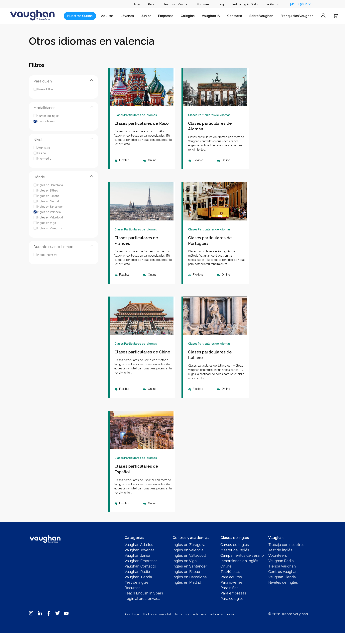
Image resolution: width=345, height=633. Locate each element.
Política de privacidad (157, 614)
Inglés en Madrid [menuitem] (186, 582)
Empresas (165, 16)
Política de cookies (222, 614)
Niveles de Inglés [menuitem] (283, 582)
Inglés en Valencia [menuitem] (187, 550)
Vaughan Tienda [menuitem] (138, 577)
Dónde (39, 177)
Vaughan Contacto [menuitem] (140, 566)
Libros (136, 4)
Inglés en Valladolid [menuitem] (189, 555)
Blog (221, 4)
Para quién (43, 81)
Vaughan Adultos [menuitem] (139, 545)
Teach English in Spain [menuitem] (144, 593)
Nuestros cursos (79, 16)
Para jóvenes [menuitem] (231, 582)
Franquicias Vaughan (297, 16)
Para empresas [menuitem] (233, 593)
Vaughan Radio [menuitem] (137, 572)
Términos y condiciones (190, 614)
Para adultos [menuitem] (231, 577)
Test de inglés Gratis (245, 4)
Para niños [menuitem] (229, 588)
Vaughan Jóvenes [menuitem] (140, 550)
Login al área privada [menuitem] (142, 598)
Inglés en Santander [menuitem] (189, 566)
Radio (152, 4)
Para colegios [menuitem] (232, 598)
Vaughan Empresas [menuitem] (141, 561)
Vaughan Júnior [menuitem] (138, 555)
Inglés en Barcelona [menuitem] (189, 577)
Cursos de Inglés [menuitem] (234, 545)
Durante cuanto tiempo (53, 246)
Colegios (187, 16)
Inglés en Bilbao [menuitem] (186, 572)
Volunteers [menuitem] (277, 555)
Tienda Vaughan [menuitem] (282, 566)
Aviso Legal (132, 614)
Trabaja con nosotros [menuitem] (286, 545)
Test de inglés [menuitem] (137, 582)
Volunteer (203, 4)
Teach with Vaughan (176, 4)
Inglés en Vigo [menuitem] (184, 561)
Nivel (38, 139)
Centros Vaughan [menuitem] (282, 572)
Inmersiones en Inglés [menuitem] (239, 561)
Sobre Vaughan (261, 16)
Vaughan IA (211, 16)
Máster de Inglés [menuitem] (234, 550)
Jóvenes (127, 16)
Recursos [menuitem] (132, 588)
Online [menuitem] (226, 566)
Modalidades (44, 107)
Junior (146, 16)
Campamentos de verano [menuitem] (242, 555)
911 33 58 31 (299, 4)
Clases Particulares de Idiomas (135, 115)
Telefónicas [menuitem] (230, 572)
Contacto (234, 16)
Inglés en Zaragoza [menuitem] (188, 545)
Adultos (107, 16)
